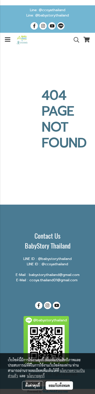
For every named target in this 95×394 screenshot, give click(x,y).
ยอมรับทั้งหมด (59, 385)
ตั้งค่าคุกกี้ (32, 385)
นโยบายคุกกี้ (36, 375)
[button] (75, 40)
